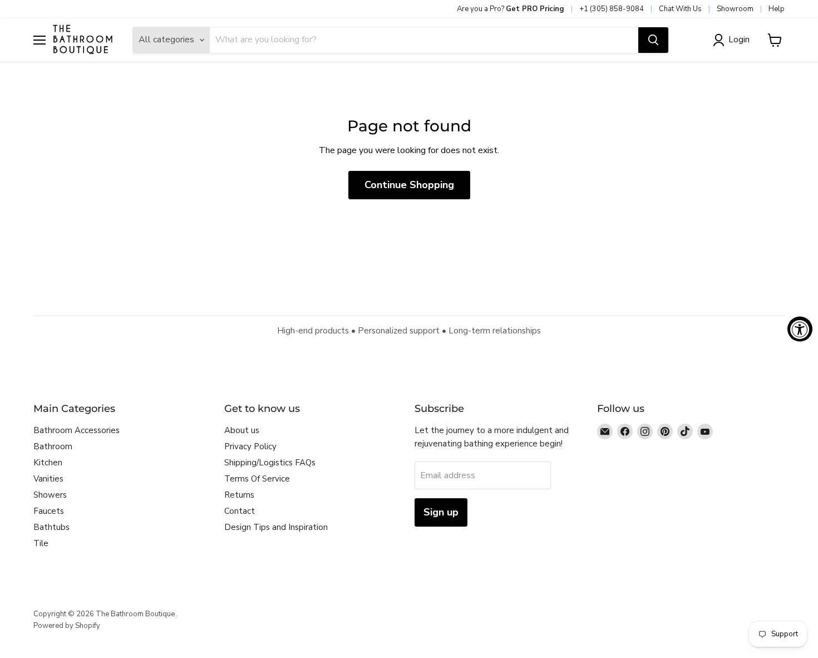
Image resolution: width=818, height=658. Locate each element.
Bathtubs (51, 527)
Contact (239, 511)
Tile (40, 543)
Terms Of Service (257, 478)
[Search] (653, 40)
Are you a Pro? (510, 9)
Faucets (48, 511)
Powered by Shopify (66, 626)
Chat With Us (680, 9)
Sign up (441, 512)
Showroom (735, 9)
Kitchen (47, 462)
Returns (239, 494)
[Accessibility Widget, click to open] (799, 329)
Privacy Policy (250, 446)
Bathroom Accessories (76, 430)
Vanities (48, 478)
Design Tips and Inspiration (276, 527)
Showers (50, 494)
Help (776, 9)
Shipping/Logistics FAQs (270, 462)
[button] (733, 40)
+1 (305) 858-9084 (611, 9)
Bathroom (52, 446)
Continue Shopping (409, 184)
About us (241, 430)
